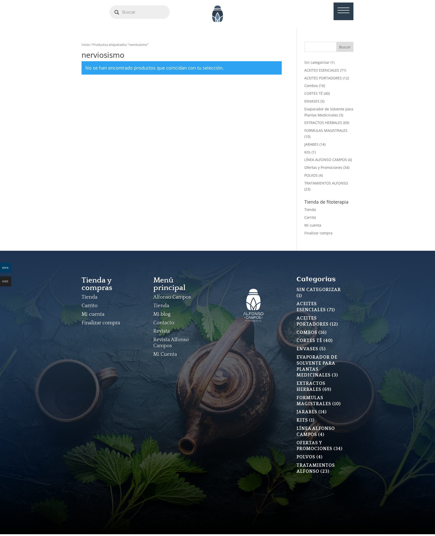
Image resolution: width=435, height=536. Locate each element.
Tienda (310, 209)
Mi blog (161, 314)
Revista (161, 331)
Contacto (163, 323)
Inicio (86, 44)
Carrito (310, 217)
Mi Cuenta (165, 354)
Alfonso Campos (172, 297)
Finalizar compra (318, 233)
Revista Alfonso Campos (171, 343)
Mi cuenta (312, 225)
